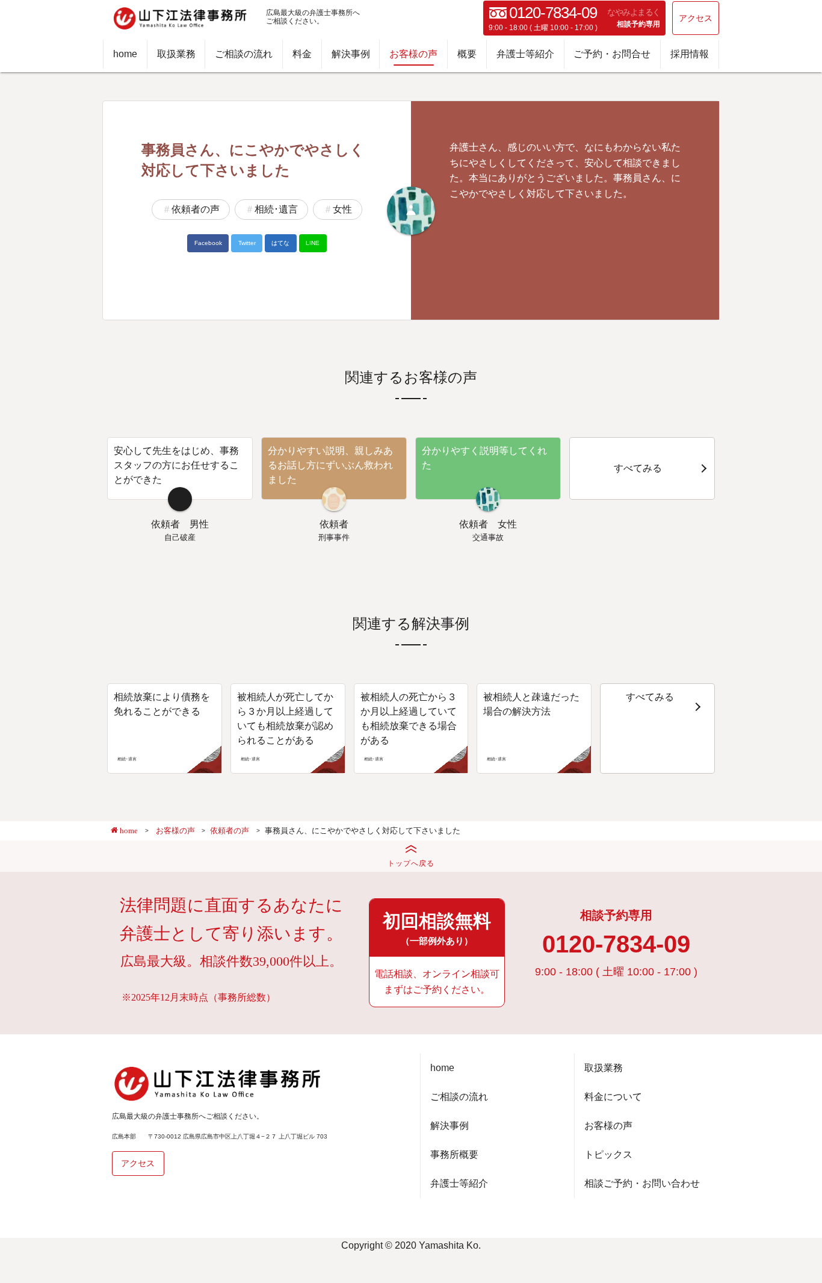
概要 (467, 54)
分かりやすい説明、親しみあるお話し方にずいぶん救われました (330, 465)
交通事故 (488, 537)
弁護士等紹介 (525, 54)
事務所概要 (454, 1154)
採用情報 (689, 54)
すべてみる (638, 468)
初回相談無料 (437, 928)
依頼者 (165, 524)
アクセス (695, 18)
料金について (613, 1097)
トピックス (608, 1154)
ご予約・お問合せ (611, 54)
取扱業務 (176, 54)
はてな (280, 243)
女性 (342, 209)
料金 (302, 54)
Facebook (208, 243)
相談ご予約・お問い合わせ (642, 1183)
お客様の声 (413, 54)
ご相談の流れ (244, 54)
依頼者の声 (196, 209)
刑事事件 (334, 537)
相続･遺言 (276, 209)
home (125, 54)
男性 (199, 524)
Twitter (247, 243)
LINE (313, 243)
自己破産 (180, 537)
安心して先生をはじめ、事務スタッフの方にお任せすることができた (176, 465)
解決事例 (351, 54)
